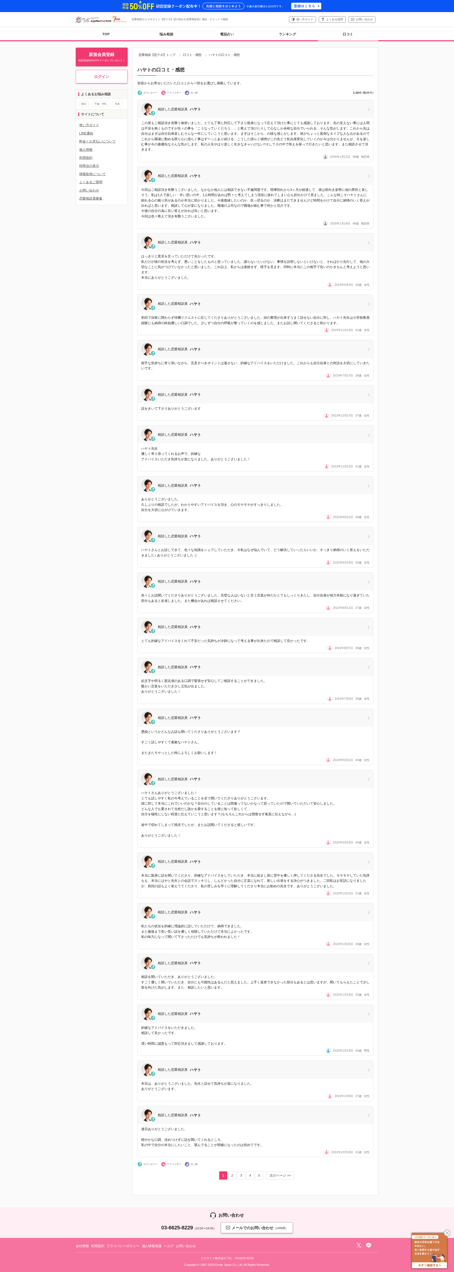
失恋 (117, 104)
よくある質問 (334, 19)
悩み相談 (166, 34)
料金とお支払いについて (97, 141)
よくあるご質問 (90, 182)
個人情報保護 (152, 1246)
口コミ (348, 34)
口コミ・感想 (192, 55)
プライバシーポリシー (123, 1246)
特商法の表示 (89, 166)
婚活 (83, 104)
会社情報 (82, 1246)
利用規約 (85, 158)
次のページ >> (280, 1175)
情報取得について (92, 174)
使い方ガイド (304, 19)
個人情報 (85, 150)
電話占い (227, 34)
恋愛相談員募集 (90, 198)
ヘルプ (169, 1246)
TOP (106, 34)
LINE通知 (86, 133)
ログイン (101, 77)
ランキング (287, 34)
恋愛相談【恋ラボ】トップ (157, 55)
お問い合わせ (364, 19)
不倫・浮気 (100, 104)
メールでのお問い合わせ (260, 1228)
